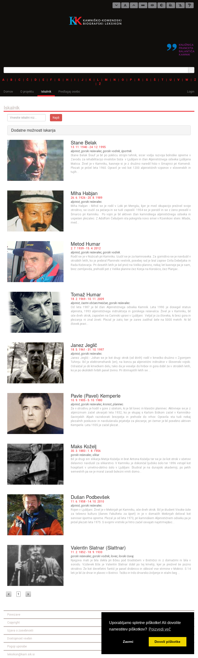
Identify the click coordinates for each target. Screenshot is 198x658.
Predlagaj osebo (69, 91)
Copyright (13, 622)
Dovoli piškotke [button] (167, 642)
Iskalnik (46, 91)
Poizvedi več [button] (160, 629)
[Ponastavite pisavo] (125, 5)
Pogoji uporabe (17, 646)
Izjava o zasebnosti (20, 630)
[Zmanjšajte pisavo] (116, 5)
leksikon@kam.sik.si (21, 654)
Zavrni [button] (128, 642)
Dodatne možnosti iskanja (33, 130)
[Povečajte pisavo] (134, 5)
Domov (8, 91)
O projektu (27, 91)
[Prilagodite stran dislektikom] (161, 5)
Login (190, 91)
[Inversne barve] (170, 5)
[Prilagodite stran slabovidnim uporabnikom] (152, 5)
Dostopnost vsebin (19, 638)
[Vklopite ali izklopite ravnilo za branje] (143, 5)
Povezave (13, 614)
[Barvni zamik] (180, 5)
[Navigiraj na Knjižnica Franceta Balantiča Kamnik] (180, 47)
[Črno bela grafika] (189, 5)
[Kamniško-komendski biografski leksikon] (97, 20)
